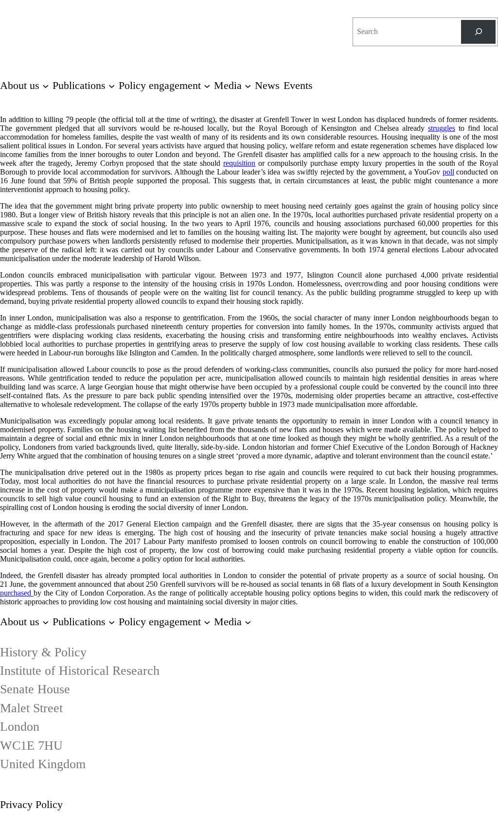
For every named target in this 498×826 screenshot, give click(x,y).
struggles (441, 128)
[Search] (478, 32)
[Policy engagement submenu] (207, 621)
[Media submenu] (248, 621)
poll (448, 172)
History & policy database (310, 20)
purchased (17, 593)
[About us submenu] (45, 621)
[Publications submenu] (111, 621)
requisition (239, 163)
